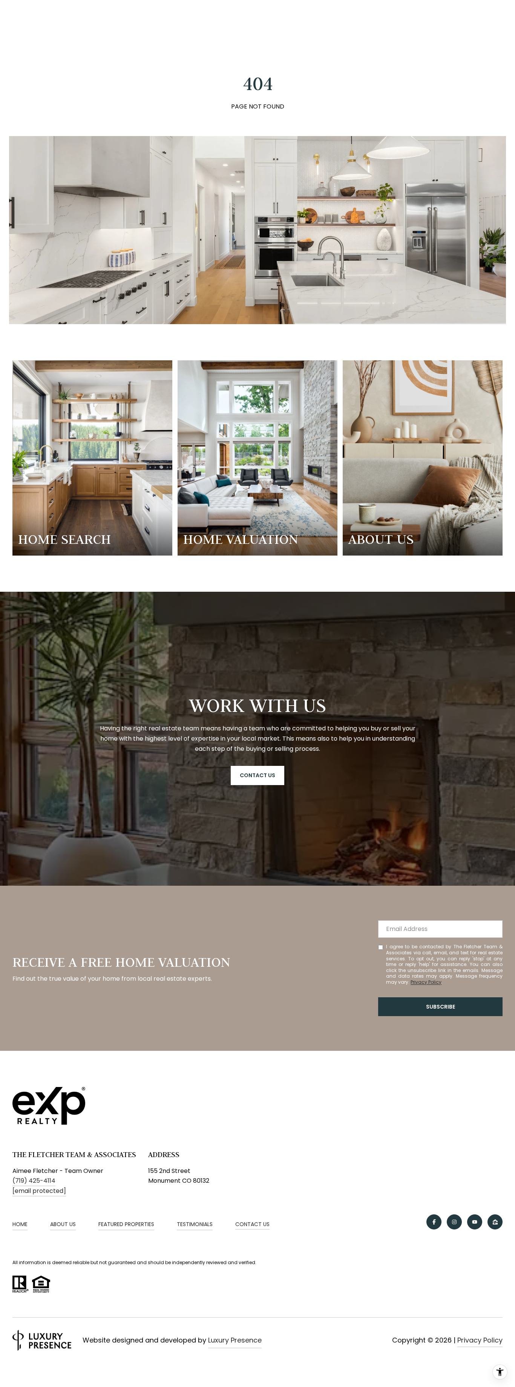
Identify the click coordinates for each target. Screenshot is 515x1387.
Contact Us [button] (257, 775)
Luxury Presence (235, 1340)
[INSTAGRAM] (454, 1221)
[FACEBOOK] (433, 1221)
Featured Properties (126, 1224)
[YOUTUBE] (474, 1221)
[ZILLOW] (495, 1221)
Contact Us (252, 1224)
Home (20, 1224)
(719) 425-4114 (33, 1180)
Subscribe (440, 1006)
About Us (63, 1224)
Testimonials (195, 1224)
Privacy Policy (426, 982)
